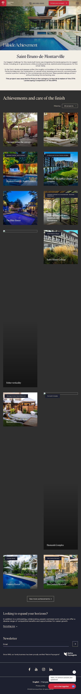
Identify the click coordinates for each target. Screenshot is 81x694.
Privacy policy (40, 685)
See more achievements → (40, 599)
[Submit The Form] (75, 644)
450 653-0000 (38, 3)
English (36, 682)
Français (44, 682)
